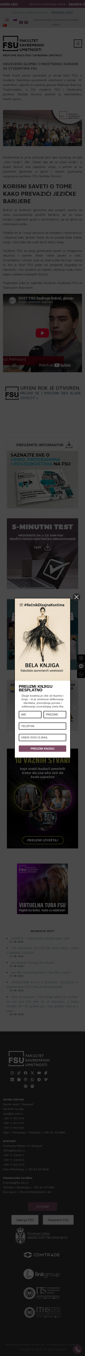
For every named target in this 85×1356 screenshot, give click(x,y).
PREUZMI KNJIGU (42, 748)
